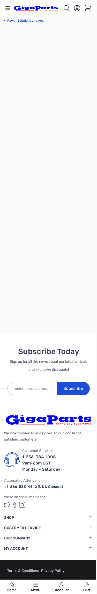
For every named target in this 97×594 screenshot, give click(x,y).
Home (12, 590)
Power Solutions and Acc (24, 20)
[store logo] (38, 8)
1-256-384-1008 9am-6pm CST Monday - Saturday (41, 463)
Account (62, 590)
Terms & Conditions (23, 571)
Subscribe (73, 388)
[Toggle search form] (67, 8)
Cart (86, 590)
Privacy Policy (53, 571)
